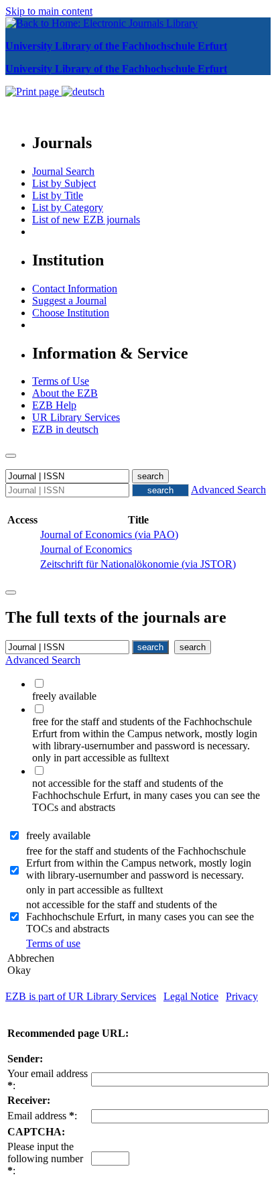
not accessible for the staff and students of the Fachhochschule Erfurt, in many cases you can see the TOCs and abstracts (140, 916)
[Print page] (33, 91)
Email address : (42, 1115)
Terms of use (53, 943)
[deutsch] (83, 91)
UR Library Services (76, 417)
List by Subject (64, 183)
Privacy (242, 996)
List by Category (67, 207)
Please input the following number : (45, 1158)
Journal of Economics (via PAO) (109, 534)
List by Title (57, 195)
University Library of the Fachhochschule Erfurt (116, 46)
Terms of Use (60, 381)
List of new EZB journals (86, 219)
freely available (58, 835)
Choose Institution (70, 312)
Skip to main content (48, 11)
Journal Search (63, 171)
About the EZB (65, 393)
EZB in (65, 429)
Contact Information (74, 288)
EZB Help (54, 405)
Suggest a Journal (69, 300)
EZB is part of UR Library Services (80, 996)
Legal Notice (190, 996)
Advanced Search (228, 489)
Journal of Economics (86, 549)
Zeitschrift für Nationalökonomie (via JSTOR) (138, 564)
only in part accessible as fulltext (94, 889)
